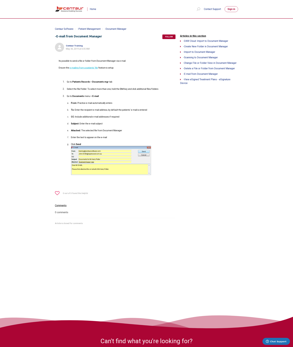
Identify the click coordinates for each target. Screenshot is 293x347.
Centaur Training (74, 45)
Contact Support (212, 9)
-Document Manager (115, 28)
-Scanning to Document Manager (200, 57)
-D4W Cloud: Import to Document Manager (205, 41)
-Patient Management (89, 28)
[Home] (69, 9)
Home (93, 9)
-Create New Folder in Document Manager (205, 46)
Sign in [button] (231, 9)
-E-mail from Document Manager (200, 73)
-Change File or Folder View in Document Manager (210, 62)
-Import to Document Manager (199, 52)
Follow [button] (169, 37)
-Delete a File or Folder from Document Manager (209, 68)
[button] (197, 9)
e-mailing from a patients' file (84, 68)
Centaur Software (64, 28)
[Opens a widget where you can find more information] (276, 341)
